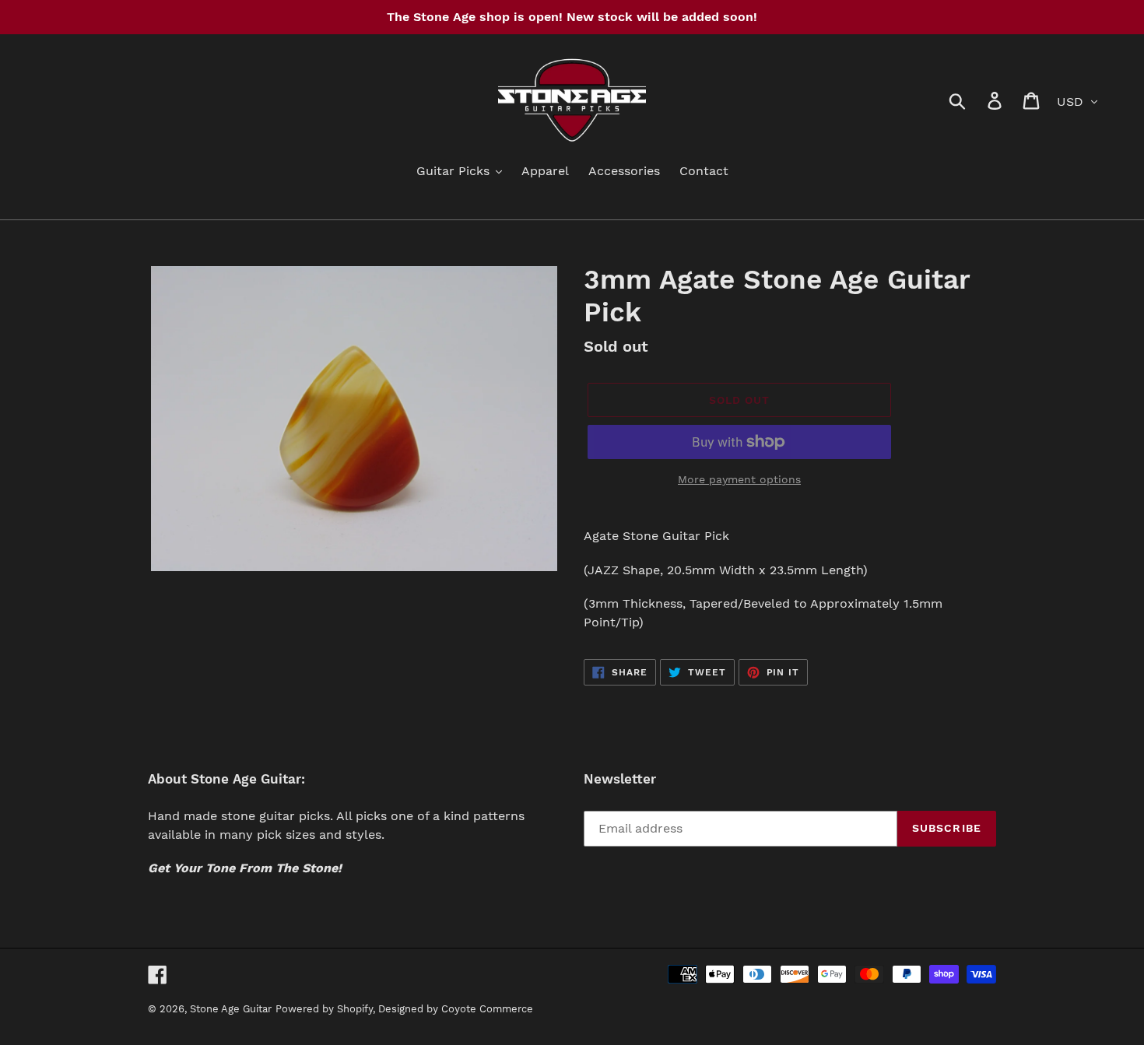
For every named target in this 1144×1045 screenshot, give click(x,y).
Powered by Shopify (324, 1009)
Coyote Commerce (487, 1009)
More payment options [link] (739, 479)
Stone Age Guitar (231, 1009)
